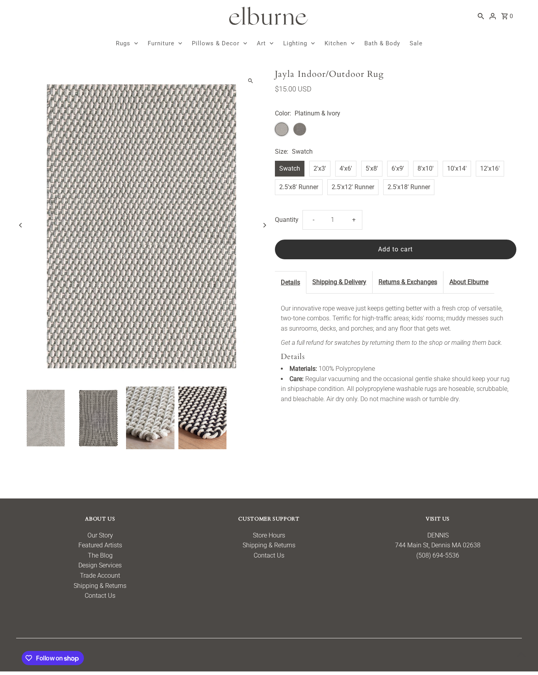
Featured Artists (100, 545)
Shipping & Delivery (339, 282)
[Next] (264, 225)
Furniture (161, 43)
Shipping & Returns (100, 585)
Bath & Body (382, 43)
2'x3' (320, 168)
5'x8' (371, 168)
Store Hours (269, 535)
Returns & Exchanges (407, 282)
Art (261, 43)
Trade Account (100, 575)
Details (290, 282)
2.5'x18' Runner (409, 187)
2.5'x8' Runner (298, 187)
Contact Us (100, 595)
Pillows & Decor (215, 43)
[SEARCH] (481, 16)
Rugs (123, 43)
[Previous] (21, 225)
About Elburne (468, 282)
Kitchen (336, 43)
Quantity (287, 219)
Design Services (100, 565)
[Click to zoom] (250, 81)
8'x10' (425, 168)
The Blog (100, 555)
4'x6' (345, 168)
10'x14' (457, 168)
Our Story (100, 535)
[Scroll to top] (521, 654)
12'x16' (490, 168)
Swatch (289, 168)
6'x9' (397, 168)
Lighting (295, 43)
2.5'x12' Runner (353, 187)
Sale (416, 43)
